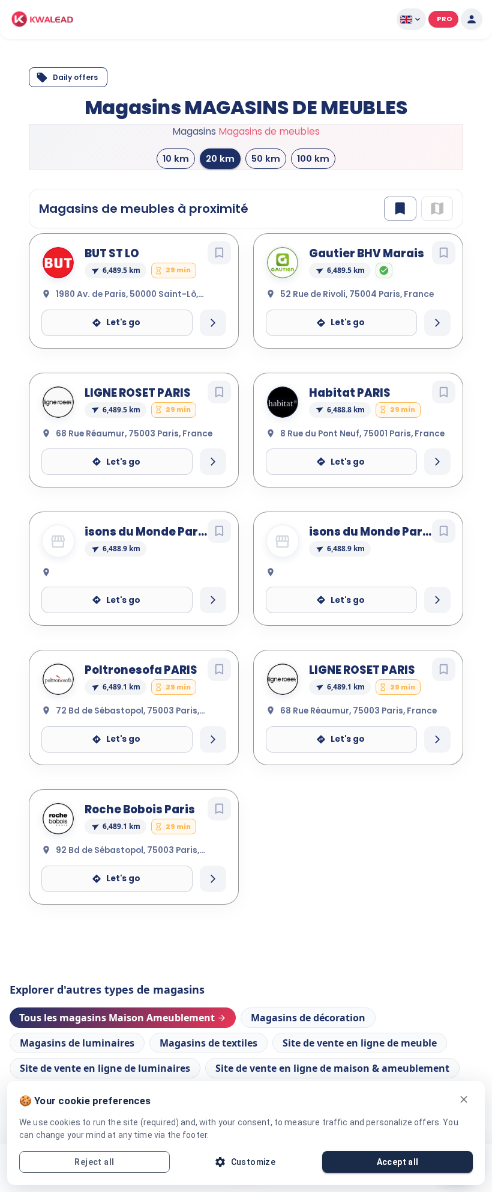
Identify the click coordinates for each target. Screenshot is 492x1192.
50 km (265, 187)
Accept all (398, 1162)
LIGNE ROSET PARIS (138, 421)
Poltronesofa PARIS (141, 698)
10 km (176, 187)
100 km (313, 187)
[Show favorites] (400, 237)
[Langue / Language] (411, 19)
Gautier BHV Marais (366, 282)
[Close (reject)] (464, 1099)
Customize (253, 1162)
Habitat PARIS (350, 421)
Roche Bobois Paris (140, 838)
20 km (220, 187)
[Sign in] (471, 19)
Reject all (94, 1162)
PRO (444, 18)
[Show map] (437, 237)
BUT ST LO (112, 282)
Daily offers (75, 77)
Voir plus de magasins (246, 974)
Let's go (123, 351)
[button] (43, 19)
